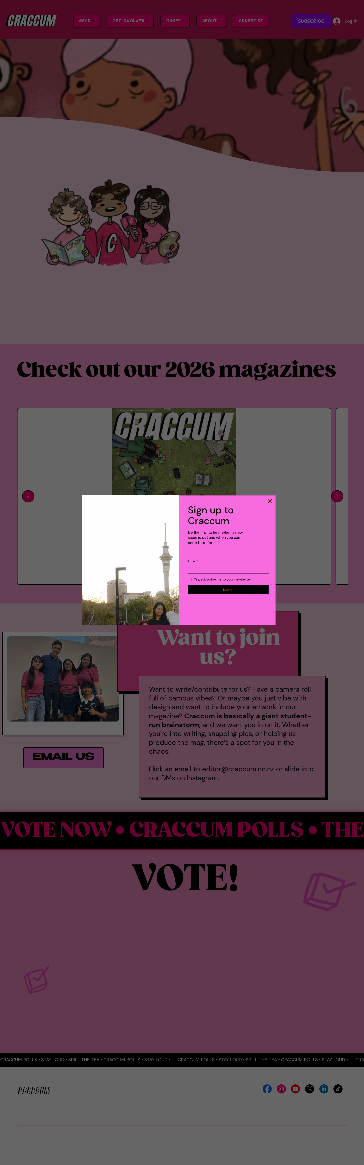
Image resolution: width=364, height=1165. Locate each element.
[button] (269, 501)
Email (193, 561)
